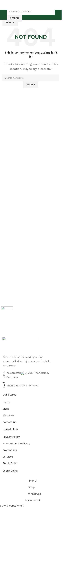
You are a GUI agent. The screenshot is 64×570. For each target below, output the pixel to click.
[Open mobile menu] (4, 15)
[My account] (58, 15)
